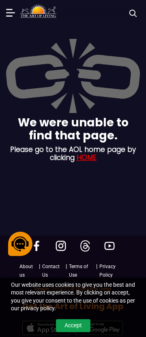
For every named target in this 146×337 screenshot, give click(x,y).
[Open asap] (20, 244)
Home (87, 157)
